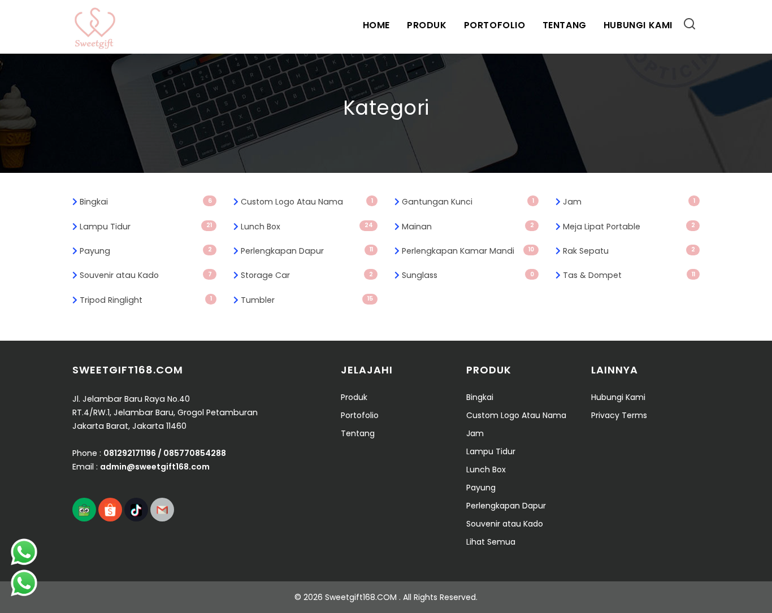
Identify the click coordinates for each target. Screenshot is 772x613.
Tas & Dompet (592, 275)
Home (376, 25)
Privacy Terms (619, 415)
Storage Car (265, 275)
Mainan (417, 226)
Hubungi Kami (638, 25)
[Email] (162, 509)
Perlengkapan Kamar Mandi (458, 250)
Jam (572, 201)
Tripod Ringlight (111, 300)
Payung (95, 250)
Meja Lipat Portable (601, 226)
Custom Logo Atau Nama (292, 201)
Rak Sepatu (586, 250)
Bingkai (94, 201)
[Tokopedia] (84, 509)
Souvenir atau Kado (119, 275)
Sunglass (419, 275)
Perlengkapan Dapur (282, 250)
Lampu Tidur (105, 226)
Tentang (565, 25)
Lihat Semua (490, 541)
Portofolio (495, 25)
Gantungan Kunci (437, 201)
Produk (427, 25)
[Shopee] (110, 509)
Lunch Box (260, 226)
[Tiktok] (136, 509)
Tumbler (258, 300)
